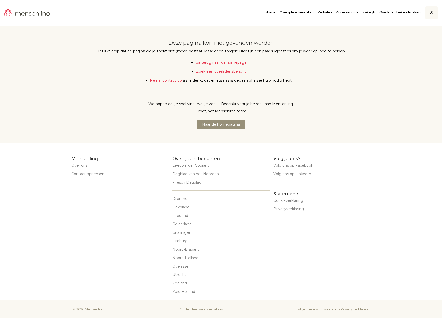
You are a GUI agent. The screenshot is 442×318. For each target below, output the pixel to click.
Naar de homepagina (221, 124)
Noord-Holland (185, 258)
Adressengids (347, 12)
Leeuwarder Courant (190, 165)
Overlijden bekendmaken (400, 12)
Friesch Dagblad (186, 182)
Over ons (79, 165)
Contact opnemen (87, 174)
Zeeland (179, 283)
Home (270, 12)
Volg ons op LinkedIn (292, 174)
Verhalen (325, 12)
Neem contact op (166, 80)
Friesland (180, 215)
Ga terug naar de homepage (221, 62)
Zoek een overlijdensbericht (221, 71)
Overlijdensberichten (297, 12)
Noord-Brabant (185, 249)
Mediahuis (214, 309)
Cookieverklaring (288, 200)
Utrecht (179, 274)
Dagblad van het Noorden (195, 174)
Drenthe (179, 198)
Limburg (180, 241)
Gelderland (182, 224)
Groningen (181, 232)
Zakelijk (368, 12)
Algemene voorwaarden (318, 309)
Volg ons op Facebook (293, 165)
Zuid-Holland (183, 291)
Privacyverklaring (288, 209)
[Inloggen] (431, 13)
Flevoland (181, 207)
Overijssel (180, 266)
